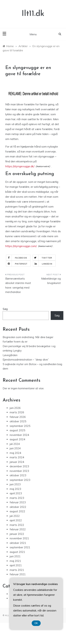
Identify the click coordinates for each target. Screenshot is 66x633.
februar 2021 (18, 574)
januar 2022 (17, 534)
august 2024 (17, 439)
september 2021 (20, 547)
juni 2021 (15, 556)
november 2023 (19, 471)
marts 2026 (17, 412)
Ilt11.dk (33, 14)
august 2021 (17, 552)
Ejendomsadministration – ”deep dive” (26, 359)
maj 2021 (15, 561)
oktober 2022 (18, 507)
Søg (5, 309)
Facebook (21, 258)
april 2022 (16, 520)
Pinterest (21, 264)
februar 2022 (18, 529)
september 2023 (20, 480)
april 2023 (16, 493)
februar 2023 (18, 502)
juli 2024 (15, 444)
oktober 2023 (18, 475)
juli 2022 (15, 516)
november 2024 (19, 435)
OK (36, 623)
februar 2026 (18, 417)
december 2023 (19, 466)
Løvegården (10, 355)
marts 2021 (17, 570)
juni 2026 (15, 408)
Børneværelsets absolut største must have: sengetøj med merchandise (18, 285)
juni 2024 (15, 448)
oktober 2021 (18, 543)
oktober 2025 (18, 421)
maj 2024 (15, 453)
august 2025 (17, 430)
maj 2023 (15, 489)
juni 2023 (15, 484)
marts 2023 (17, 498)
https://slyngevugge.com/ (21, 246)
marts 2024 (17, 457)
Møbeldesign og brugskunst (51, 281)
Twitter (47, 258)
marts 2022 (17, 525)
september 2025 (20, 426)
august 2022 (17, 511)
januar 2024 (17, 462)
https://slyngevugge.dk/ (19, 166)
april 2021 (16, 565)
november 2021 (19, 538)
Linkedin (47, 264)
